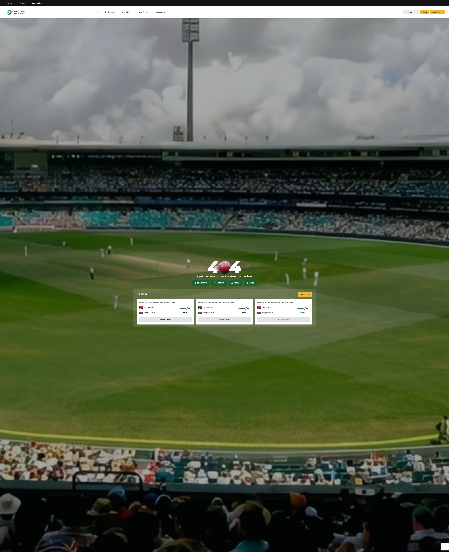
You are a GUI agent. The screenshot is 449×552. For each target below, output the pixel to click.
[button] (134, 309)
